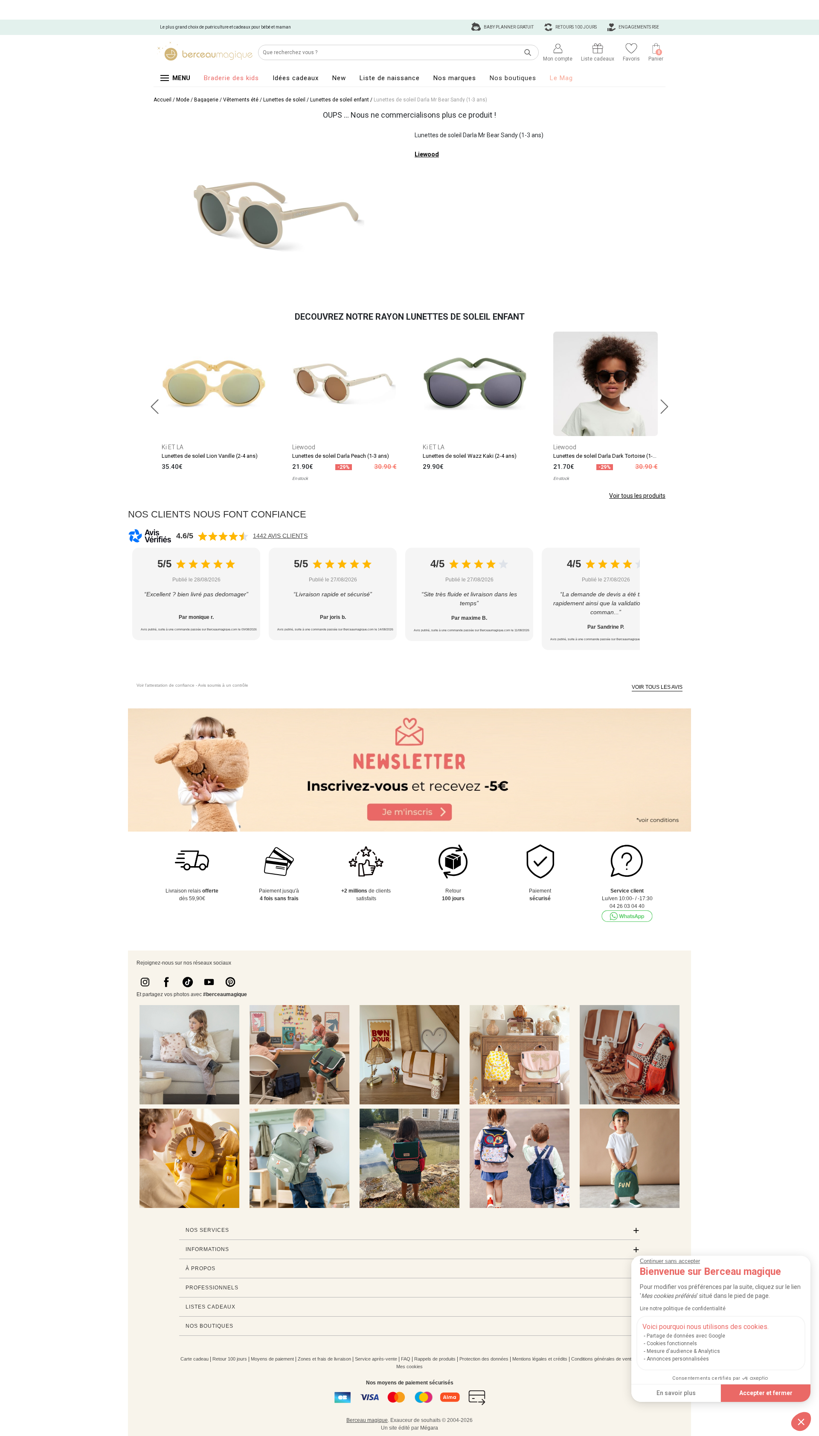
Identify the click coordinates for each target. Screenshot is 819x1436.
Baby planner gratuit (508, 27)
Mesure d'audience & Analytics (683, 1351)
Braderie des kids (231, 78)
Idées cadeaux (296, 78)
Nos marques (454, 78)
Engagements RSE (638, 27)
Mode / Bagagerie (197, 100)
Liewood (427, 154)
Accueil (162, 100)
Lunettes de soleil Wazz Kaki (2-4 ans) (470, 456)
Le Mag (561, 78)
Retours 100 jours (576, 27)
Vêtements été (240, 100)
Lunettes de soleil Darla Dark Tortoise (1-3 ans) (610, 456)
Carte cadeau (194, 1358)
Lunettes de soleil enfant (339, 100)
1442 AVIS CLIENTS (280, 535)
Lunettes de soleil (284, 100)
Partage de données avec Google (686, 1336)
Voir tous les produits (637, 495)
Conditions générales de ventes (603, 1358)
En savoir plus (676, 1393)
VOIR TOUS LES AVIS (657, 687)
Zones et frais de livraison (324, 1358)
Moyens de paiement (272, 1358)
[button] (801, 1421)
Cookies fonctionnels (672, 1343)
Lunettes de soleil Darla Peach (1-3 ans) (340, 456)
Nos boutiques (513, 78)
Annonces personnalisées (678, 1359)
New (339, 78)
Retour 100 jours (229, 1358)
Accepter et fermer (766, 1393)
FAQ (405, 1358)
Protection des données (483, 1358)
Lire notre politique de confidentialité (683, 1309)
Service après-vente (376, 1358)
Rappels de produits (435, 1358)
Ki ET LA (172, 447)
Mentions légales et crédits (539, 1358)
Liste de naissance (390, 78)
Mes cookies (409, 1366)
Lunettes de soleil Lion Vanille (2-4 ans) (210, 456)
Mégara (429, 1428)
